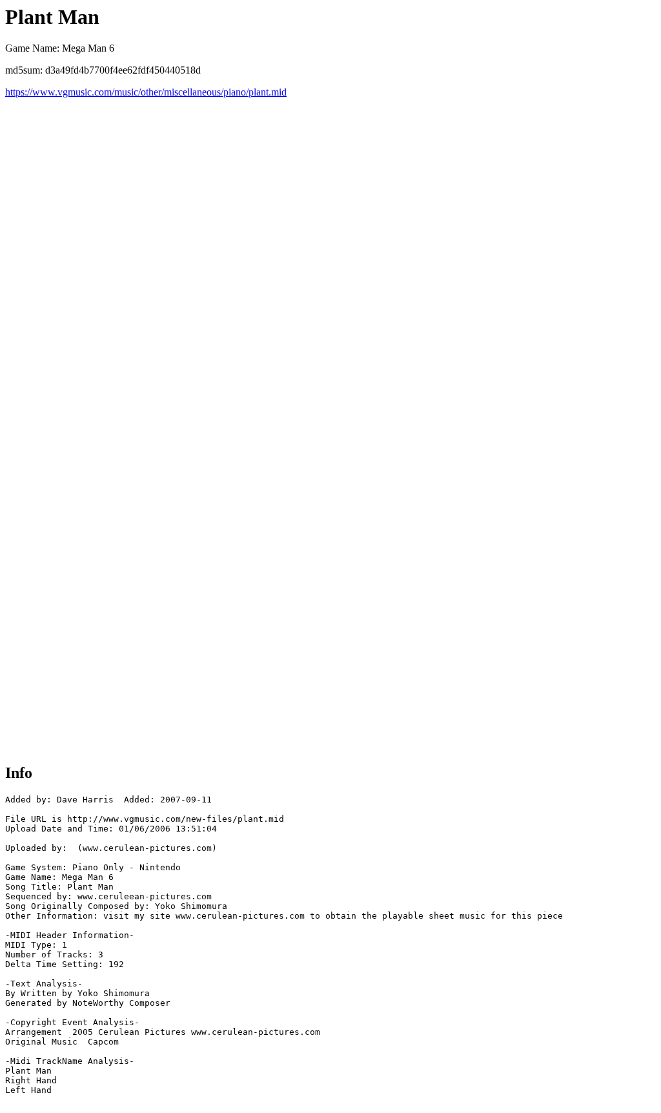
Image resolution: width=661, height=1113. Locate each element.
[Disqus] (330, 259)
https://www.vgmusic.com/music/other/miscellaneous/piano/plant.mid (146, 92)
